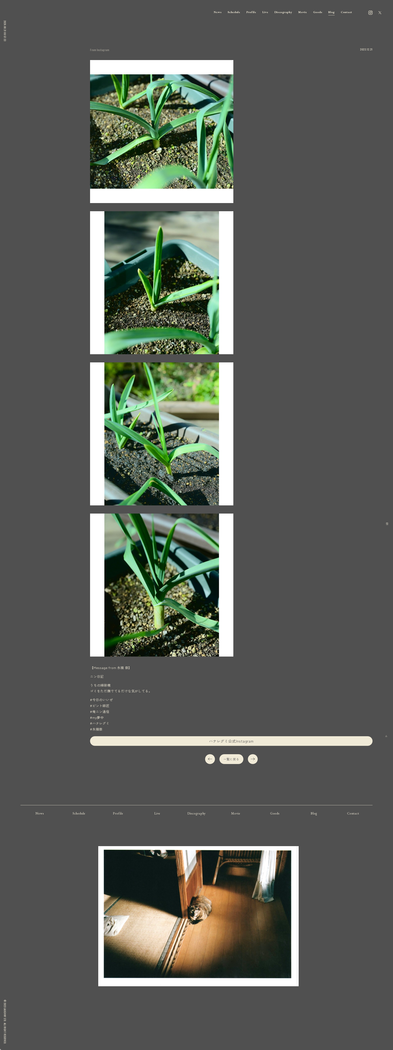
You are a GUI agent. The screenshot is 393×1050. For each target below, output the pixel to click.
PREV (210, 759)
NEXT (253, 759)
